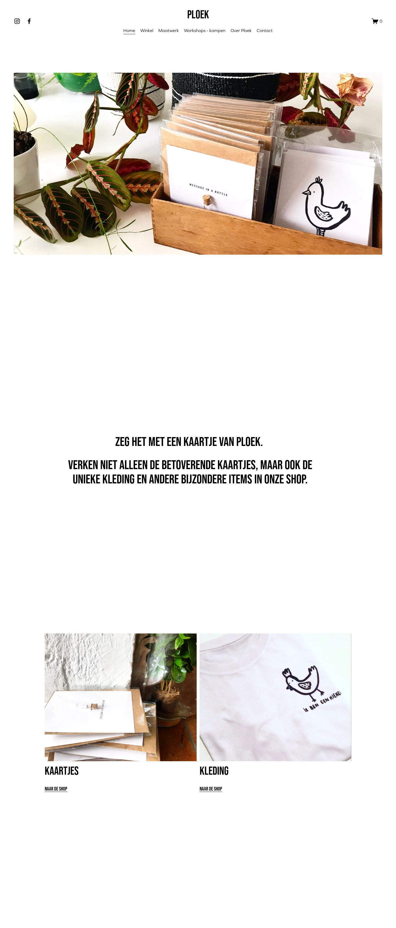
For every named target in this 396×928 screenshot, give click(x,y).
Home (129, 30)
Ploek (198, 14)
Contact (265, 30)
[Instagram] (17, 21)
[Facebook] (29, 21)
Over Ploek (241, 30)
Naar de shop (56, 789)
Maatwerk (168, 30)
